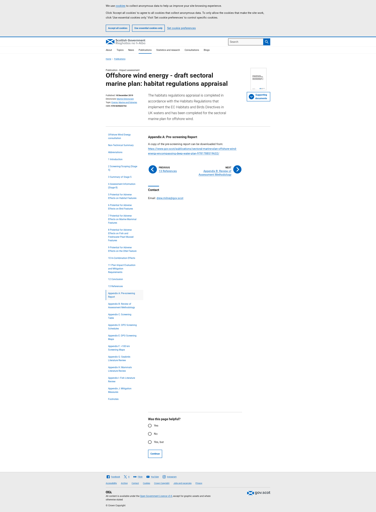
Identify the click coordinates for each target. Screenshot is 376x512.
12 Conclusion (115, 279)
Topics (120, 50)
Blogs (207, 50)
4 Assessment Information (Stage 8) (121, 186)
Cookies (146, 483)
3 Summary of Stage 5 (119, 177)
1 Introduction (115, 159)
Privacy (198, 483)
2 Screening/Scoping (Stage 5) (122, 168)
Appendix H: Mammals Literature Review (120, 369)
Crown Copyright (161, 483)
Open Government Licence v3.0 (156, 496)
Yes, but (159, 442)
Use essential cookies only (148, 28)
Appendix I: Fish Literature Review (121, 380)
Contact (135, 483)
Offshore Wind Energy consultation (119, 136)
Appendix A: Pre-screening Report (121, 295)
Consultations (192, 50)
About (109, 50)
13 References (115, 286)
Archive (124, 483)
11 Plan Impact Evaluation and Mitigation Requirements (121, 269)
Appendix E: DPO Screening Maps (122, 337)
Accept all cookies (117, 28)
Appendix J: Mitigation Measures (119, 390)
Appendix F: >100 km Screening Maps (119, 348)
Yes (156, 425)
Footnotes (113, 399)
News (131, 50)
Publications (145, 50)
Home (108, 59)
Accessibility (111, 483)
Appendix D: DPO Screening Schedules (122, 327)
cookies (120, 5)
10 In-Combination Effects (121, 258)
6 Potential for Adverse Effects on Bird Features (120, 207)
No (156, 433)
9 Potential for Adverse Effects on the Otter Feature (122, 249)
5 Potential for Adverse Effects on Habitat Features (122, 196)
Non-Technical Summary (121, 145)
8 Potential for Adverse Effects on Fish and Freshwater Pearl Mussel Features (121, 235)
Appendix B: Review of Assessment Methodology (121, 305)
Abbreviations (115, 152)
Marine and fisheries (128, 102)
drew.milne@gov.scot (170, 198)
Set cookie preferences (181, 28)
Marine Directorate (125, 99)
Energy (114, 102)
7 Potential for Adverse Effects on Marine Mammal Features (122, 219)
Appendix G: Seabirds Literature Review (119, 358)
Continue (155, 453)
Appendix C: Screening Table (119, 316)
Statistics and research (168, 50)
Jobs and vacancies (182, 483)
